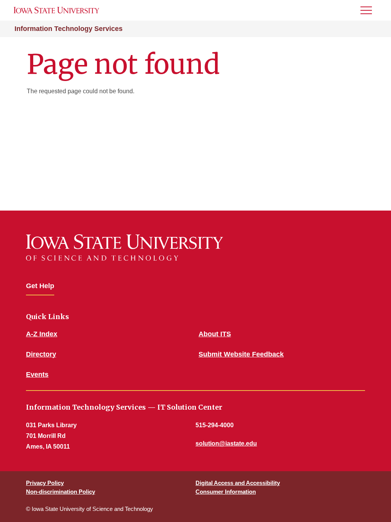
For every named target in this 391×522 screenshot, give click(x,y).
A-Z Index (41, 334)
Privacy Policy (45, 483)
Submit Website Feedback (241, 354)
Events (37, 374)
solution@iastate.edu (226, 443)
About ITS (215, 334)
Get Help (40, 286)
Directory (41, 354)
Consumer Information (226, 491)
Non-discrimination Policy (60, 491)
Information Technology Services (69, 28)
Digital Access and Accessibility (238, 483)
